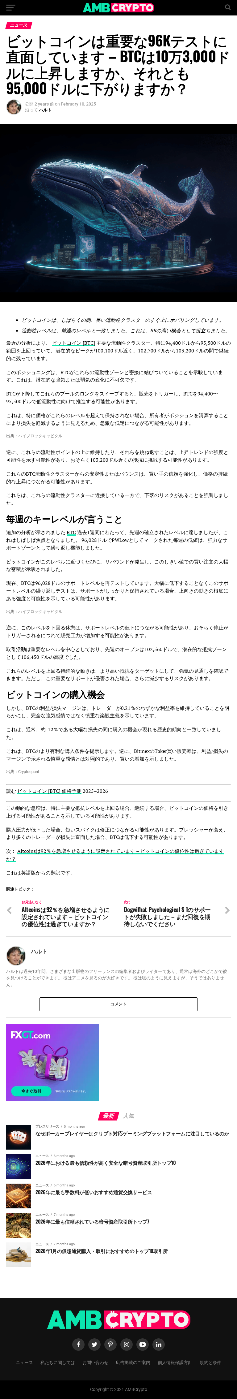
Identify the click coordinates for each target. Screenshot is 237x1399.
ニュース (24, 1362)
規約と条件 (210, 1362)
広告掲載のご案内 (133, 1362)
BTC (71, 532)
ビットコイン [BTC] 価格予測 (49, 791)
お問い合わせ (95, 1362)
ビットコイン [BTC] (73, 342)
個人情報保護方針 (175, 1362)
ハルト (45, 109)
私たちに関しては (57, 1362)
